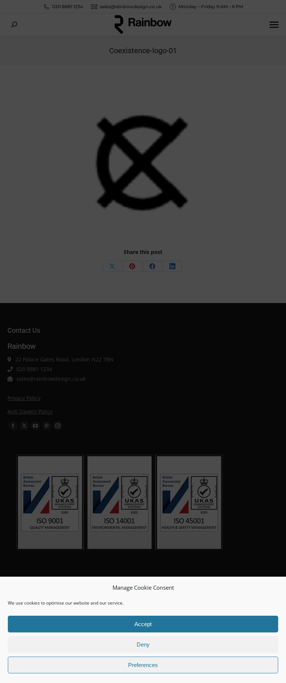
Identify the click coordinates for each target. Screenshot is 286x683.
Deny (143, 644)
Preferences (143, 665)
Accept (143, 624)
